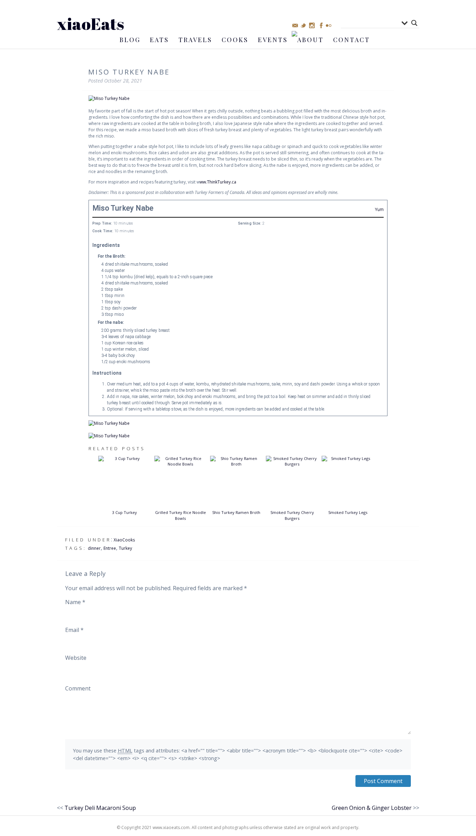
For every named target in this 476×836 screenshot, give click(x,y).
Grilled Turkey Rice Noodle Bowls (180, 515)
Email (74, 630)
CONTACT (351, 40)
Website (75, 658)
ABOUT (310, 40)
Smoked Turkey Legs (347, 512)
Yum (379, 209)
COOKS (235, 40)
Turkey (125, 548)
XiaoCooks (124, 540)
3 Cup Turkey (124, 512)
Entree (109, 548)
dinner (94, 548)
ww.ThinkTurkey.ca (218, 182)
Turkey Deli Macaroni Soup (100, 808)
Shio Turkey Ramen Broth (236, 512)
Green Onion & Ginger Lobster (372, 808)
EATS (159, 40)
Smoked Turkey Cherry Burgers (292, 515)
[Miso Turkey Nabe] (238, 98)
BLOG (130, 40)
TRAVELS (195, 40)
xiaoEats (90, 23)
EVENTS (273, 40)
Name (75, 602)
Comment (78, 688)
